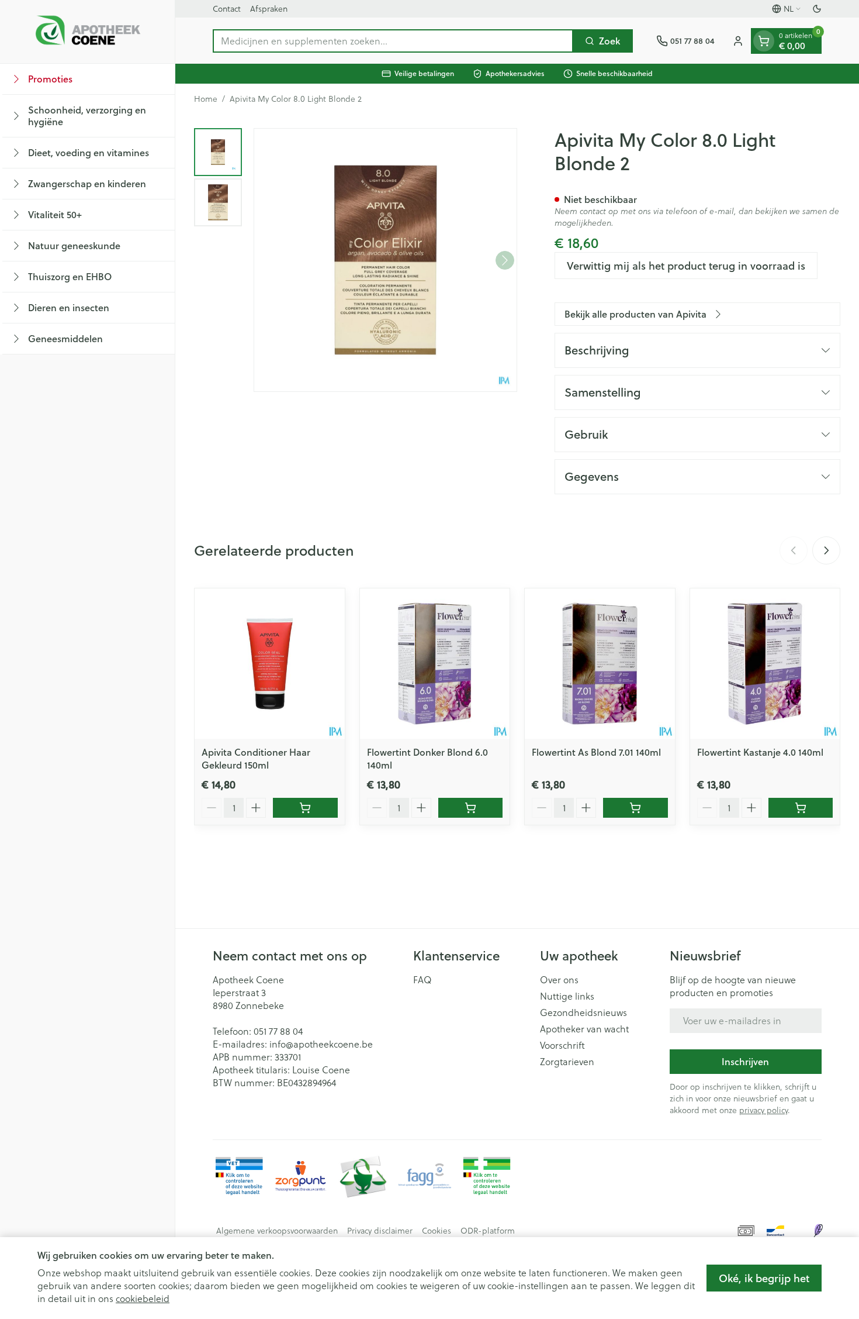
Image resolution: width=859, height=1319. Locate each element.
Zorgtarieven (567, 1061)
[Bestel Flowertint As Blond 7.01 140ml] (635, 808)
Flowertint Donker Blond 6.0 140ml (427, 758)
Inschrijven (745, 1061)
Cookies (436, 1231)
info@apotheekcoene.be (321, 1044)
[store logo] (87, 31)
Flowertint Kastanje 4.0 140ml (760, 752)
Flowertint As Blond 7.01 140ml (596, 752)
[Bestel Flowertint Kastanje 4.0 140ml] (800, 808)
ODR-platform (487, 1231)
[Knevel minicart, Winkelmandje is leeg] (763, 40)
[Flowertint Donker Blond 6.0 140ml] (435, 663)
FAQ (422, 979)
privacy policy (763, 1110)
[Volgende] (505, 260)
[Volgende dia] (826, 550)
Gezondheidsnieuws (583, 1012)
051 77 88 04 (278, 1031)
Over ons (559, 979)
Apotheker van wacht (584, 1028)
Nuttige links (567, 996)
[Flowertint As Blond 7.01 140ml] (600, 663)
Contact (227, 8)
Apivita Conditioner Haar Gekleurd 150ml (256, 758)
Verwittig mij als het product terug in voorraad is (686, 265)
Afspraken (269, 8)
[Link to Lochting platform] (818, 1231)
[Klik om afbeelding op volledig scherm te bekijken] (385, 260)
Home (205, 99)
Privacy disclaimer (380, 1231)
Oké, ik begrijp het (764, 1278)
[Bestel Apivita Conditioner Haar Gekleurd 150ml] (305, 808)
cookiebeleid (142, 1298)
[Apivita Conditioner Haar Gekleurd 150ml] (270, 663)
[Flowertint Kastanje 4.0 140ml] (765, 663)
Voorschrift (562, 1045)
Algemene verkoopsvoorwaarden (277, 1231)
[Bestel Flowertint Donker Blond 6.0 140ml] (470, 808)
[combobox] (393, 41)
